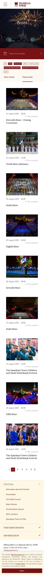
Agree (22, 571)
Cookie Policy (20, 564)
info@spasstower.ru (11, 550)
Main (10, 64)
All (5, 64)
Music (25, 64)
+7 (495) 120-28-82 (15, 547)
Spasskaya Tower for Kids (30, 68)
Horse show (17, 64)
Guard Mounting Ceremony (12, 68)
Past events (27, 77)
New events (9, 77)
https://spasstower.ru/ (18, 554)
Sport (6, 72)
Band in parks (34, 64)
